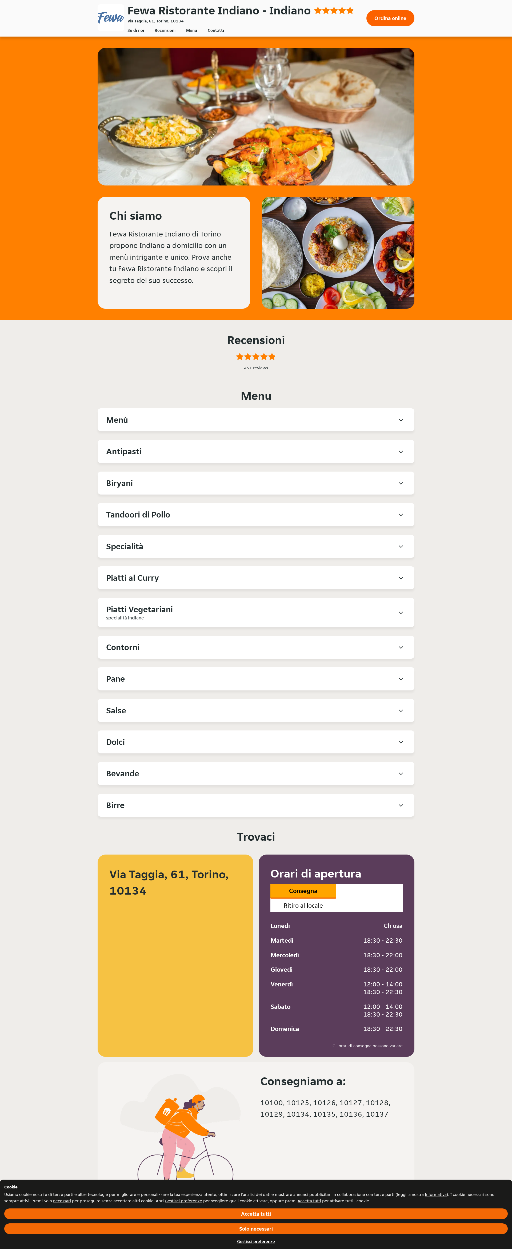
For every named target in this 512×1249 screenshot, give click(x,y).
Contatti (216, 30)
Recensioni (165, 30)
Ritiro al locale (303, 905)
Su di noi (135, 30)
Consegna (303, 891)
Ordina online (390, 18)
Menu (191, 30)
